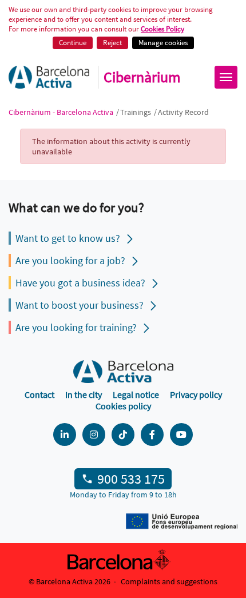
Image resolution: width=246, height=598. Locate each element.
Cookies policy (123, 406)
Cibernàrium (142, 77)
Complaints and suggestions (169, 581)
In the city (83, 394)
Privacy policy (196, 394)
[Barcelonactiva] (49, 77)
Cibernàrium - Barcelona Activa (62, 112)
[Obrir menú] (226, 77)
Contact (39, 394)
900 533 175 (131, 479)
